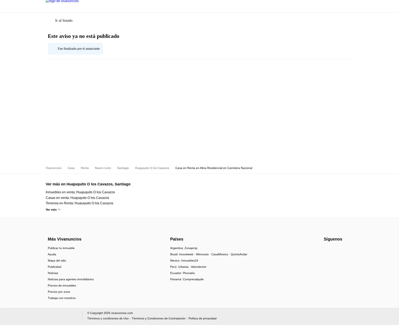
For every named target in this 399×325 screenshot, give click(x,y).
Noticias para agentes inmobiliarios (71, 279)
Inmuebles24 (189, 260)
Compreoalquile (193, 279)
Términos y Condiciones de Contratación (158, 318)
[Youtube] (334, 249)
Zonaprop (191, 248)
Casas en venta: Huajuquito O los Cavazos (77, 198)
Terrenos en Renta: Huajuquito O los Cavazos (79, 203)
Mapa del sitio (57, 260)
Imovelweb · (187, 254)
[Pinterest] (347, 249)
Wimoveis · (203, 254)
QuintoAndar (239, 254)
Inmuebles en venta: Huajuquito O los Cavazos (80, 192)
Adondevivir (198, 266)
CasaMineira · (221, 254)
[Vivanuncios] (64, 231)
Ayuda (52, 254)
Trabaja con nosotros (62, 298)
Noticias (53, 273)
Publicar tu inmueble (61, 248)
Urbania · (184, 266)
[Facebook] (327, 249)
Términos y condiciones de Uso (108, 318)
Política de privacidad (202, 318)
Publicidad (54, 266)
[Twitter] (340, 249)
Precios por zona (59, 291)
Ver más (51, 209)
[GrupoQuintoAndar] (61, 316)
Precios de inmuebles (62, 285)
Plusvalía (189, 273)
